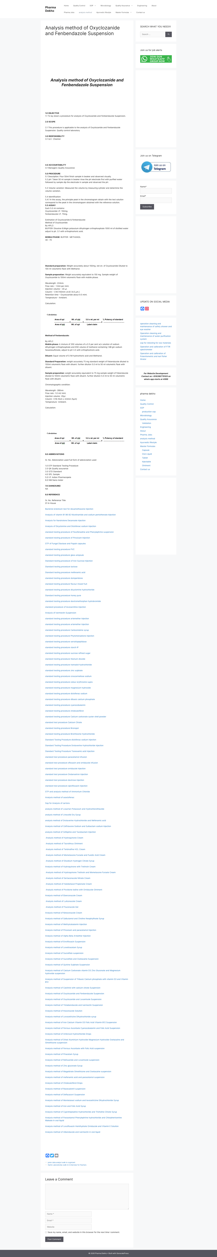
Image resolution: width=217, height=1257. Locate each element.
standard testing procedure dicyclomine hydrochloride (69, 590)
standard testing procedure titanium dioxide (65, 659)
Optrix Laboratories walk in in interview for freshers (67, 1165)
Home (66, 6)
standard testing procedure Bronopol (62, 728)
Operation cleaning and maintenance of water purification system (155, 336)
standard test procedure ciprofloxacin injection (66, 786)
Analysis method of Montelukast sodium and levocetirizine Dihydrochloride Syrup (82, 1100)
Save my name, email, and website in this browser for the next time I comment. (84, 1232)
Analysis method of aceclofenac (59, 797)
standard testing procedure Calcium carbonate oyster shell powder (75, 716)
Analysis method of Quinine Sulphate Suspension (67, 965)
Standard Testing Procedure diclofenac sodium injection (70, 740)
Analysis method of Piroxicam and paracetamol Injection (70, 930)
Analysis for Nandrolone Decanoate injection (65, 520)
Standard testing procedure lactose (61, 566)
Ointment (146, 465)
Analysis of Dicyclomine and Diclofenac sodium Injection (70, 526)
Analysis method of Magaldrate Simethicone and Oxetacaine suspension (78, 1071)
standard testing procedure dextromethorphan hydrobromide (73, 601)
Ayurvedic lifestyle (103, 12)
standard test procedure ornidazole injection (65, 768)
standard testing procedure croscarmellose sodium (68, 676)
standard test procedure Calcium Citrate (63, 722)
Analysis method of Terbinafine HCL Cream (65, 849)
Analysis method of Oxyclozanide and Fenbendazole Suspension (74, 993)
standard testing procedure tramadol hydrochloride (68, 665)
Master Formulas (122, 12)
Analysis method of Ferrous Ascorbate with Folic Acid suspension (75, 1048)
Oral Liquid (147, 454)
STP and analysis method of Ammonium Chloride (67, 791)
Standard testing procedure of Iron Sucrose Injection (69, 561)
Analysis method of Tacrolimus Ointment (64, 843)
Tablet (145, 458)
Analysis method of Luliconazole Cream (63, 901)
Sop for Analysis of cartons (57, 803)
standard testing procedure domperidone (64, 578)
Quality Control (79, 6)
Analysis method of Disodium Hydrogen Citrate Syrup (69, 861)
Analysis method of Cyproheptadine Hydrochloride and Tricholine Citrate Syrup (81, 1112)
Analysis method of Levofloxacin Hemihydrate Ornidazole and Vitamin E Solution (82, 1126)
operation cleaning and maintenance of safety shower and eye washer (156, 327)
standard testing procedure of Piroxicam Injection (67, 538)
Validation (146, 423)
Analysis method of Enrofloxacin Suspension (65, 941)
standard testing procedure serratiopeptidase (66, 641)
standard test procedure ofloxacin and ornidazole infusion (71, 763)
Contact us (140, 12)
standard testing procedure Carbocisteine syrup (67, 630)
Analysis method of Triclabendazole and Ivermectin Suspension (74, 1005)
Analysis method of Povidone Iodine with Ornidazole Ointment (73, 890)
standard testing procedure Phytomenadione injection (69, 636)
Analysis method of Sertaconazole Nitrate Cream (67, 878)
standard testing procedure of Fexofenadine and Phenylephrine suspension (79, 532)
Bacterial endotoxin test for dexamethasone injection (69, 509)
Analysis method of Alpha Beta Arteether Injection (68, 936)
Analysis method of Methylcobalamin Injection (66, 924)
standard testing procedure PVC (59, 549)
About (154, 6)
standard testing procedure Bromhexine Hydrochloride (70, 734)
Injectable (146, 462)
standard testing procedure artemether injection (67, 618)
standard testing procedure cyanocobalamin (65, 705)
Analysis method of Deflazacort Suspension (65, 1094)
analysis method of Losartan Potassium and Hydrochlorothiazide (74, 809)
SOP (91, 6)
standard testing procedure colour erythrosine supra (69, 682)
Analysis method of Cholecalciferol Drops (64, 1083)
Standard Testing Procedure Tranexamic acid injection (69, 751)
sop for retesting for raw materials (155, 343)
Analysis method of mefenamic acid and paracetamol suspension (75, 1077)
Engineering (142, 6)
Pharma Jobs (69, 12)
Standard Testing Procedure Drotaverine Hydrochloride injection (74, 745)
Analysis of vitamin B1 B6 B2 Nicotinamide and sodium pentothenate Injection (80, 515)
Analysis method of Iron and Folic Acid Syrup (65, 1106)
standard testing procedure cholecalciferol (64, 711)
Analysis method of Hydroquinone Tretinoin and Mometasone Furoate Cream (80, 872)
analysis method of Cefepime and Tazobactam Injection (70, 832)
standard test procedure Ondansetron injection (66, 774)
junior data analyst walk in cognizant (61, 1162)
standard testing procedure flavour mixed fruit (66, 584)
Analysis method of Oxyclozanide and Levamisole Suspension (73, 999)
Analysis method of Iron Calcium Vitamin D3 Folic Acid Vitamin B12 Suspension (81, 1022)
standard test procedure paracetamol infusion (66, 757)
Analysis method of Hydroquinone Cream (64, 838)
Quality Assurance (123, 6)
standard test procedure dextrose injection (64, 780)
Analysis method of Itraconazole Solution (63, 1011)
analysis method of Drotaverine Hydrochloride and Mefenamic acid (75, 820)
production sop (149, 412)
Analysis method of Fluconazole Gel (61, 907)
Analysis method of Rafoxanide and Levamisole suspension (72, 1060)
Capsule (145, 450)
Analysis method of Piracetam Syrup (61, 1054)
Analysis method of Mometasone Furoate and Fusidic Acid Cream (75, 855)
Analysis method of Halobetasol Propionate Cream (68, 884)
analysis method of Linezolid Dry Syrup (63, 815)
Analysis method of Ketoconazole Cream (63, 913)
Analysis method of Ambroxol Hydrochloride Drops (68, 1034)
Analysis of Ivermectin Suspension (60, 613)
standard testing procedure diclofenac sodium (66, 693)
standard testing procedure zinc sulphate (64, 670)
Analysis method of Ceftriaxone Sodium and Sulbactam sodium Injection (78, 826)
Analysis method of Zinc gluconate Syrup (63, 1066)
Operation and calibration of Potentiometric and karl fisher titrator (153, 356)
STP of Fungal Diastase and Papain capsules (65, 543)
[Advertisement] (87, 56)
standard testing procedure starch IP (62, 647)
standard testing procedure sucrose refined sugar (67, 653)
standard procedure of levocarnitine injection (65, 607)
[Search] (168, 34)
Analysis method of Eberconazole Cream (63, 895)
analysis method (85, 12)
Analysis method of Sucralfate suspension (64, 953)
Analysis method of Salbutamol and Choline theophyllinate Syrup (74, 918)
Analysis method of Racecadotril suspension (65, 1089)
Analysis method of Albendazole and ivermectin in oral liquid (72, 1132)
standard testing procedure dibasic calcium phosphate (70, 699)
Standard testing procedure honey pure (63, 595)
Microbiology (106, 6)
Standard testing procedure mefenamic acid (65, 572)
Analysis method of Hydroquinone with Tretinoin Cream (70, 866)
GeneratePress (123, 1253)
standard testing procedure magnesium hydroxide (68, 688)
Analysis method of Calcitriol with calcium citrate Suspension (72, 988)
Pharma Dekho (50, 9)
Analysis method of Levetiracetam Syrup (63, 947)
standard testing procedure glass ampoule (64, 555)
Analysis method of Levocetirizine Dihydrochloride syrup (70, 1016)
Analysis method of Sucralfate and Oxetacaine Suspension (72, 959)
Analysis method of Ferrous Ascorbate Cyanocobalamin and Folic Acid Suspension (82, 1028)
